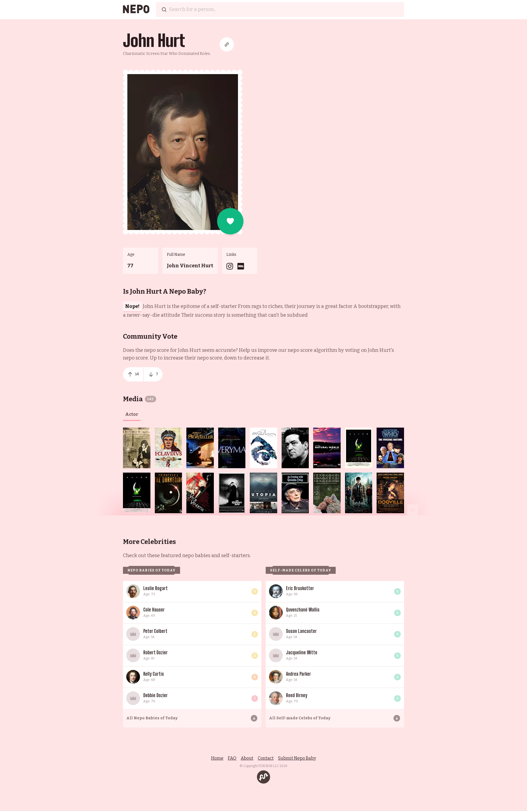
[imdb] (240, 266)
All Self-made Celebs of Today (299, 718)
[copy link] (227, 44)
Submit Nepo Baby (297, 758)
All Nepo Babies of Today (152, 718)
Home (217, 758)
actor (131, 414)
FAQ (232, 758)
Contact (266, 758)
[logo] (136, 9)
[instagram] (229, 266)
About (247, 758)
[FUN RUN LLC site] (263, 777)
